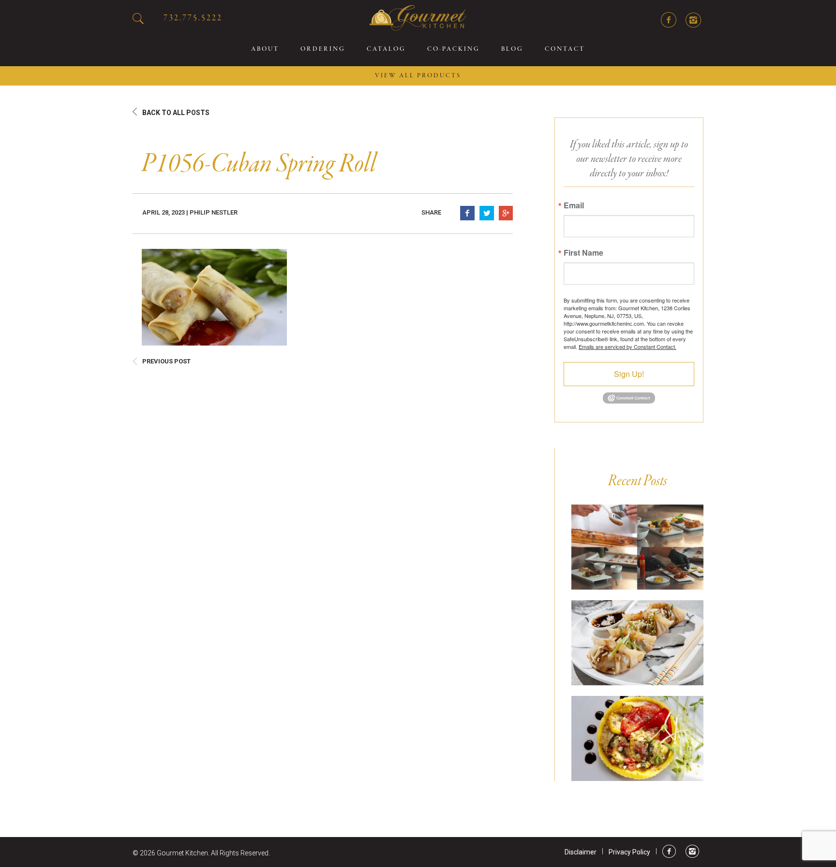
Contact (565, 49)
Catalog (386, 49)
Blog (512, 49)
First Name (583, 253)
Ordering (322, 49)
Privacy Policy (629, 852)
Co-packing (453, 49)
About (265, 49)
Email (574, 205)
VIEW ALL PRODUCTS (418, 75)
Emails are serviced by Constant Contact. (627, 346)
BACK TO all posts (175, 112)
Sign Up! (629, 373)
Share (431, 212)
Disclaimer (581, 852)
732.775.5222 (193, 18)
